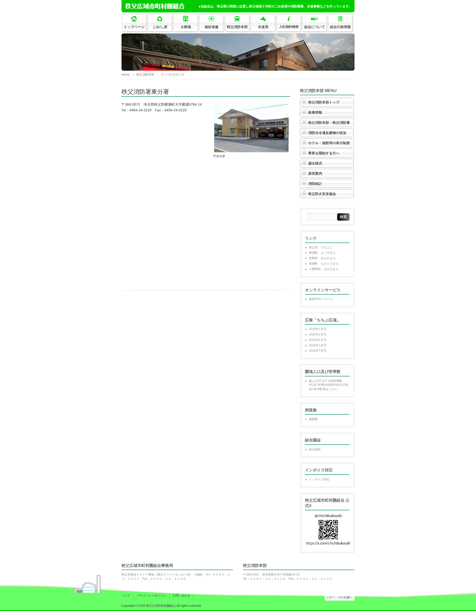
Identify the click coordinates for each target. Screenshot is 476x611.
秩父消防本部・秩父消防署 (329, 122)
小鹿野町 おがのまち (324, 269)
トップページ (134, 27)
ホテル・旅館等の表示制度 (329, 143)
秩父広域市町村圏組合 (161, 606)
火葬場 (185, 27)
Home (125, 74)
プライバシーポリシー (151, 595)
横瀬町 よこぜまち (322, 252)
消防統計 (315, 183)
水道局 (263, 27)
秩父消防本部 (237, 27)
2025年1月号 (318, 340)
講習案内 (315, 173)
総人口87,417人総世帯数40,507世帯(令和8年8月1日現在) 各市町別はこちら (328, 385)
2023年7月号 (318, 329)
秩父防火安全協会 (322, 194)
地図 (199, 574)
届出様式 (315, 163)
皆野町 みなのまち (322, 258)
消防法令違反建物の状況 (327, 133)
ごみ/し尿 (159, 27)
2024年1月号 (318, 334)
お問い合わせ (181, 595)
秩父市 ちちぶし (321, 247)
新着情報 (315, 112)
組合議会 (315, 449)
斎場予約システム (321, 299)
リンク (125, 595)
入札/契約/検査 (288, 27)
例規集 (313, 419)
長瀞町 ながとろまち (324, 263)
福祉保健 (211, 27)
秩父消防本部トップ (323, 102)
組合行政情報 (340, 27)
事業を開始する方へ (323, 153)
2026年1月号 (318, 345)
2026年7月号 (318, 350)
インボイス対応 (319, 479)
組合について (314, 27)
